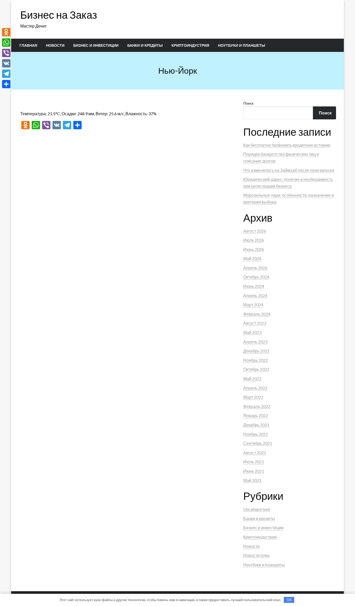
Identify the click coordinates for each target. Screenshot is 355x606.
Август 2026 (254, 230)
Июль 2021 (253, 461)
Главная (28, 45)
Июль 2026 (253, 239)
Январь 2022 (255, 415)
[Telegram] (6, 74)
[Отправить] (6, 84)
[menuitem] (28, 45)
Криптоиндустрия (190, 45)
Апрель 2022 (255, 387)
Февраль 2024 (256, 313)
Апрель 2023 (255, 341)
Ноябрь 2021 (255, 434)
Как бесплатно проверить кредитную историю (286, 144)
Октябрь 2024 (256, 276)
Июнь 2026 (253, 249)
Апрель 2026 (255, 267)
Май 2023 (252, 332)
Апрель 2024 (255, 295)
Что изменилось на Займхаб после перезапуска (288, 170)
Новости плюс (256, 555)
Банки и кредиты (145, 45)
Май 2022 (252, 378)
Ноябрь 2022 (255, 360)
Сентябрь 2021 (257, 443)
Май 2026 (252, 258)
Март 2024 (253, 304)
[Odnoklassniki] (6, 32)
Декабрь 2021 (256, 424)
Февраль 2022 (256, 406)
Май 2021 (252, 480)
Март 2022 (253, 396)
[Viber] (6, 53)
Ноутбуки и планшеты (241, 45)
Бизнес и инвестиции (96, 45)
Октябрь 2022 (256, 369)
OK (289, 600)
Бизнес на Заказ (58, 15)
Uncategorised (256, 509)
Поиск (248, 103)
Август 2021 (254, 452)
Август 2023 (254, 323)
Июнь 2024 (253, 286)
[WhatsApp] (6, 42)
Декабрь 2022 (256, 350)
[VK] (6, 63)
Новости (55, 45)
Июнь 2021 (253, 470)
